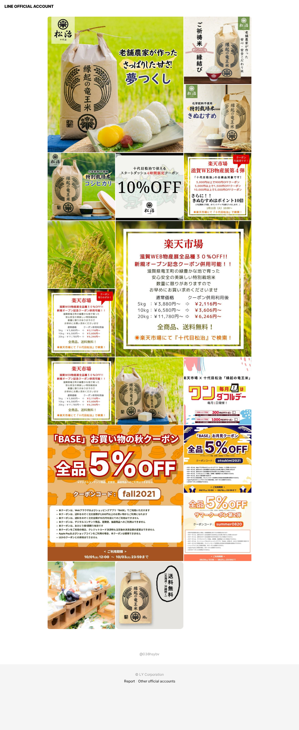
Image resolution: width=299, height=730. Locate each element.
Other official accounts (156, 681)
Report (129, 681)
